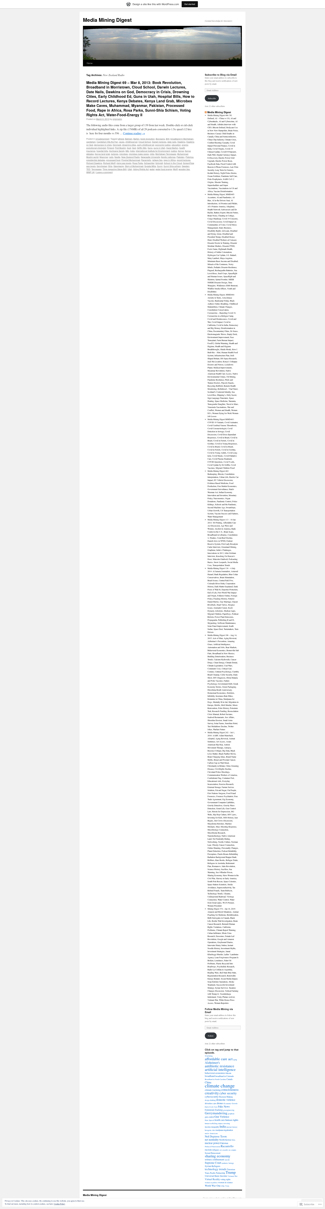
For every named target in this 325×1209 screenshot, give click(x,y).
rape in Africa (170, 160)
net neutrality (212, 1139)
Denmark (117, 144)
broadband (210, 1076)
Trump (231, 1172)
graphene (231, 1113)
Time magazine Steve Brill (115, 169)
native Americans (211, 1133)
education (176, 144)
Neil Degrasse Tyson (216, 1136)
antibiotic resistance (219, 1065)
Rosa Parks (137, 163)
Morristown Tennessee (165, 154)
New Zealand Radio (130, 157)
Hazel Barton (172, 147)
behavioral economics (215, 1073)
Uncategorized (102, 138)
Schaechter (149, 163)
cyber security (228, 1093)
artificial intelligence (220, 1069)
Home (89, 63)
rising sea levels (123, 163)
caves (121, 141)
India (132, 150)
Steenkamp (118, 166)
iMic (127, 150)
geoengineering (228, 1110)
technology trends (215, 1169)
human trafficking (211, 1123)
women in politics (211, 1182)
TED (88, 169)
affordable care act (219, 1058)
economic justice (163, 144)
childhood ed (131, 141)
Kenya (181, 150)
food (129, 147)
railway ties (157, 160)
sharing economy (217, 1155)
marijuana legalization (224, 1130)
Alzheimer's (212, 1062)
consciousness (230, 1090)
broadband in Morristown (181, 138)
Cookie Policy (59, 1203)
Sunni (159, 166)
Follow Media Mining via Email (219, 1010)
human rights (231, 1120)
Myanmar (104, 157)
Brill (167, 138)
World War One (213, 1185)
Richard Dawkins (94, 163)
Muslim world (92, 157)
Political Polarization (212, 1146)
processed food (113, 160)
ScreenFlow (188, 163)
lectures (114, 154)
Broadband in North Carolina (215, 1079)
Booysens (160, 138)
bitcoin (228, 1073)
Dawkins (181, 141)
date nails (171, 141)
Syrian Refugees (212, 1166)
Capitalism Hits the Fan (107, 141)
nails (111, 157)
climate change (220, 1085)
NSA (233, 1140)
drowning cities (129, 144)
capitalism (91, 141)
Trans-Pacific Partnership (215, 1173)
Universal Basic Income (216, 1175)
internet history (231, 1127)
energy (185, 144)
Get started (189, 4)
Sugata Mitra (150, 166)
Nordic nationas (168, 157)
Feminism (209, 1109)
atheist (121, 138)
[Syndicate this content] (206, 112)
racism (208, 1149)
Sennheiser (102, 166)
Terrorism (231, 1169)
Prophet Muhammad (130, 160)
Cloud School (144, 141)
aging (235, 1059)
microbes (123, 154)
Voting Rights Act (141, 169)
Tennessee (96, 169)
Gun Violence (221, 1116)
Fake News (224, 1106)
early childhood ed (145, 144)
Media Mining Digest (107, 19)
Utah (130, 169)
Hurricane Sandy (116, 150)
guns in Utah (159, 147)
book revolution (147, 138)
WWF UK (90, 172)
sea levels (91, 166)
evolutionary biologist (96, 147)
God (134, 147)
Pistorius (189, 157)
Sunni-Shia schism (172, 166)
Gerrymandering (216, 1113)
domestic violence (225, 1099)
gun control (209, 1116)
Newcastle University (150, 157)
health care (220, 1120)
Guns (150, 147)
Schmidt (159, 163)
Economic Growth (230, 1103)
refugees (215, 1149)
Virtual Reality (212, 1179)
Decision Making (226, 1096)
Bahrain (128, 138)
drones (220, 1103)
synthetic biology (228, 1163)
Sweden (185, 166)
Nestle (117, 157)
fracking (219, 1109)
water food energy (164, 169)
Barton (136, 138)
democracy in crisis (103, 144)
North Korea (225, 1139)
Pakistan (181, 157)
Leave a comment (104, 172)
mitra (152, 154)
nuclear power (212, 1143)
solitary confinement (214, 1159)
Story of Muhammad (134, 166)
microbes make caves (139, 154)
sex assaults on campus (228, 1150)
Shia (110, 166)
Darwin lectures (159, 141)
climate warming (213, 1089)
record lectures (183, 160)
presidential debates (95, 160)
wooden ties (184, 169)
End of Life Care (211, 1107)
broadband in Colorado (224, 1076)
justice (174, 150)
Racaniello (146, 160)
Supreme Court (213, 1162)
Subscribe (212, 98)
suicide (227, 1159)
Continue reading (134, 133)
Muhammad (182, 154)
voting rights (225, 1179)
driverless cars (210, 1103)
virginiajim (117, 119)
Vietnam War (232, 1176)
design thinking (210, 1100)
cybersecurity (211, 1096)
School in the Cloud (173, 163)
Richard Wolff (109, 163)
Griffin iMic (142, 147)
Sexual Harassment (212, 1153)
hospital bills (102, 150)
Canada (229, 1079)
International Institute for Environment (153, 150)
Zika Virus (225, 1186)
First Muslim (120, 147)
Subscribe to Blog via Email (221, 74)
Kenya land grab (102, 154)
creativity (212, 1092)
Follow (211, 1035)
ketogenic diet (210, 1130)
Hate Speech (209, 1120)
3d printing (209, 1056)
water (152, 169)
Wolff (175, 169)
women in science (225, 1182)
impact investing (224, 1123)
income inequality (212, 1126)
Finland (110, 147)
